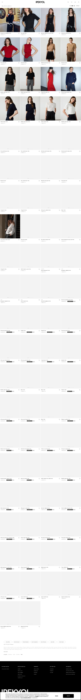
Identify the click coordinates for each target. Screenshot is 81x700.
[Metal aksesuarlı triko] (10, 495)
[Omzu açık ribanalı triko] (10, 347)
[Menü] (2, 2)
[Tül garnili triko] (10, 197)
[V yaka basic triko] (51, 347)
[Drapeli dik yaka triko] (51, 79)
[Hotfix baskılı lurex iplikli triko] (51, 465)
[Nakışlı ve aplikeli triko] (71, 406)
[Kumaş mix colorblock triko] (10, 20)
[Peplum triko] (71, 376)
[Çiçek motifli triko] (30, 584)
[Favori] (19, 33)
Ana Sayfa (5, 654)
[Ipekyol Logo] (40, 2)
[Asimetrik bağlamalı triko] (51, 287)
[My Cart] (75, 2)
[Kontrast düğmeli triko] (51, 495)
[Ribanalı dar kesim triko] (10, 436)
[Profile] (78, 2)
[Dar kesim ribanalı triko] (51, 226)
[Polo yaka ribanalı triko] (51, 524)
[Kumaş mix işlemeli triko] (51, 197)
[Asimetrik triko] (30, 49)
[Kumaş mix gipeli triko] (71, 436)
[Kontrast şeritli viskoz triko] (51, 138)
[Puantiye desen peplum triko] (10, 465)
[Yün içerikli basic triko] (10, 138)
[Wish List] (71, 2)
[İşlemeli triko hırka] (30, 613)
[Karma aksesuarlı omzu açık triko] (71, 226)
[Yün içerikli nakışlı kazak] (10, 226)
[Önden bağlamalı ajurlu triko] (71, 495)
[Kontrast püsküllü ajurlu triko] (71, 287)
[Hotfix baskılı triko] (10, 108)
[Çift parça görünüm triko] (10, 317)
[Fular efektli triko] (71, 554)
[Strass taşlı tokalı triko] (30, 524)
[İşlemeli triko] (71, 347)
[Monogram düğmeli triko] (71, 256)
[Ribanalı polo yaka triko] (51, 167)
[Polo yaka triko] (30, 20)
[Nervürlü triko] (71, 49)
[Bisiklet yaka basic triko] (51, 49)
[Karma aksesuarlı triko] (51, 256)
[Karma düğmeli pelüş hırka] (10, 613)
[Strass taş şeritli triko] (71, 317)
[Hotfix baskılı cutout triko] (30, 256)
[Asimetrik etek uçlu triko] (71, 20)
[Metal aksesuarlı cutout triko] (10, 554)
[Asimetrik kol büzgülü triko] (30, 436)
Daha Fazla (6, 651)
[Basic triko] (71, 197)
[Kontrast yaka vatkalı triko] (71, 79)
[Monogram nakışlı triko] (30, 495)
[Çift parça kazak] (30, 226)
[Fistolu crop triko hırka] (51, 436)
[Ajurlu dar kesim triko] (30, 465)
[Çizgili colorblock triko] (71, 584)
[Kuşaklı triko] (30, 317)
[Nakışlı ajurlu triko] (51, 554)
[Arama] (68, 2)
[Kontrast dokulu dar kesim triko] (51, 20)
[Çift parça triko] (10, 584)
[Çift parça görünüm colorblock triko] (10, 524)
